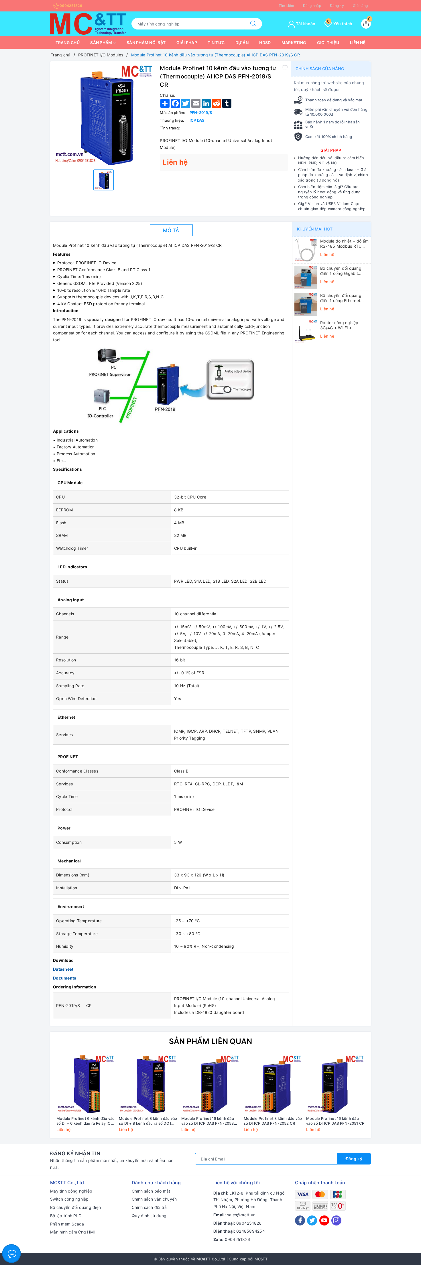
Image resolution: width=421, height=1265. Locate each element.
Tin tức (216, 42)
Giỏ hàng (360, 5)
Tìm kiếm (286, 5)
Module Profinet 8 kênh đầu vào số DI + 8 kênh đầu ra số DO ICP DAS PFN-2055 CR (148, 1121)
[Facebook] (300, 1220)
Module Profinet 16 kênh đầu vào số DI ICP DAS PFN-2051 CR (335, 1121)
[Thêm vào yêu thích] (285, 67)
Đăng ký (337, 5)
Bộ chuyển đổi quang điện (75, 1207)
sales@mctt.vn (241, 1214)
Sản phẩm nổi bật (146, 42)
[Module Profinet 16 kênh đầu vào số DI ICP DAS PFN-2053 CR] (210, 1084)
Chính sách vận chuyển (154, 1199)
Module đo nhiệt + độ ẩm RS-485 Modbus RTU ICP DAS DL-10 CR (344, 244)
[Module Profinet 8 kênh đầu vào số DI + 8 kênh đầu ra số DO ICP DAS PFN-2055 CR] (148, 1084)
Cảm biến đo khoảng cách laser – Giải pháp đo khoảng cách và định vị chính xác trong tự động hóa (333, 174)
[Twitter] (312, 1220)
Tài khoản (305, 23)
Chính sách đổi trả (149, 1207)
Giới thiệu (328, 42)
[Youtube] (324, 1220)
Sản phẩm (101, 42)
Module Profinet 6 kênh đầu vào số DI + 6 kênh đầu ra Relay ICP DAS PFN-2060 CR (85, 1121)
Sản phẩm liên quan (210, 1041)
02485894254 (250, 1231)
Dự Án (242, 42)
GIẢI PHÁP (330, 150)
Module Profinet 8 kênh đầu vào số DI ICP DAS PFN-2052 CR (273, 1121)
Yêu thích (339, 23)
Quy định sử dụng (149, 1215)
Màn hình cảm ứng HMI (72, 1231)
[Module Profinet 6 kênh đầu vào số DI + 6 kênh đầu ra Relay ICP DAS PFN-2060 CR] (85, 1084)
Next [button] (382, 1097)
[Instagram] (336, 1220)
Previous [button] (38, 1097)
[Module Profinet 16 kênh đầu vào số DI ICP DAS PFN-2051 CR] (335, 1084)
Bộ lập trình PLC (65, 1215)
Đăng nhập (312, 5)
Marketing (294, 42)
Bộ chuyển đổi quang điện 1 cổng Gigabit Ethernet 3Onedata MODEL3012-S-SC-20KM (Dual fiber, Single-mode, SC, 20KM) (344, 271)
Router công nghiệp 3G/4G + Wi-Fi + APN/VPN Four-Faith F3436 (339, 325)
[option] (103, 114)
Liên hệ (358, 42)
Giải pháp (186, 42)
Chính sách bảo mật (151, 1191)
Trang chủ (68, 42)
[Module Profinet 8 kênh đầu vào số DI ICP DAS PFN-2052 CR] (273, 1084)
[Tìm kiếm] (253, 23)
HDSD (265, 42)
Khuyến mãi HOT (315, 228)
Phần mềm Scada (67, 1223)
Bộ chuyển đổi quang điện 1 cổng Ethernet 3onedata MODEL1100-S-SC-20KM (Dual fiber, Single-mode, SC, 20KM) (344, 298)
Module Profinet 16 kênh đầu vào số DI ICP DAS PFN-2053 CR (207, 1121)
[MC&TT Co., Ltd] (88, 23)
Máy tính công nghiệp (71, 1191)
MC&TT (261, 1259)
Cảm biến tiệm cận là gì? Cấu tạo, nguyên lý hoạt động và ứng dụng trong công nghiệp (329, 191)
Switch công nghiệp (69, 1199)
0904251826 (70, 5)
